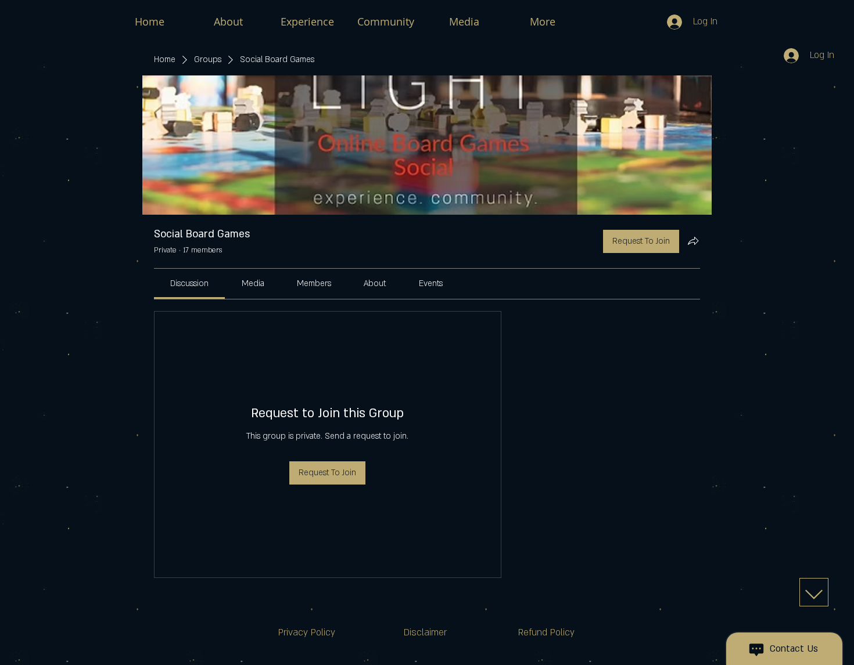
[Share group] (693, 241)
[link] (189, 283)
